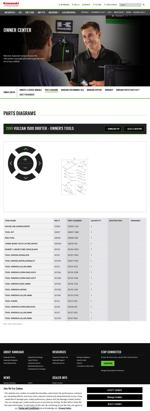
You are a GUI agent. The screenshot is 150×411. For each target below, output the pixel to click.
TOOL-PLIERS (11, 301)
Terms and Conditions (29, 408)
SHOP (109, 12)
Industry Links (81, 360)
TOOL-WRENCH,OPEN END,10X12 (20, 272)
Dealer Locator (57, 383)
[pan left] (12, 163)
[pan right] (39, 163)
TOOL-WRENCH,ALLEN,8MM (18, 312)
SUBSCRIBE (108, 363)
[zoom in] (25, 159)
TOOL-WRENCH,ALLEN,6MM (18, 318)
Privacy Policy (65, 408)
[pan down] (25, 177)
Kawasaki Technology (35, 357)
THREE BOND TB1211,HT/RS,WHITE (21, 243)
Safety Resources (58, 363)
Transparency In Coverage (36, 369)
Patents (79, 363)
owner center (119, 12)
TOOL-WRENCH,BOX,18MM (17, 284)
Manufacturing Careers (35, 366)
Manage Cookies (114, 397)
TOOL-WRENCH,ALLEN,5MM (18, 266)
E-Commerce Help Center (85, 366)
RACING (128, 12)
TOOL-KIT (9, 232)
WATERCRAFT (54, 12)
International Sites (10, 363)
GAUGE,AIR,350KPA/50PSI (17, 226)
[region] (75, 397)
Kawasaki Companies (11, 360)
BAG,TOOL (10, 238)
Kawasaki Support (58, 360)
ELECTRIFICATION (68, 12)
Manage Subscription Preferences (112, 370)
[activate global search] (143, 4)
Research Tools (139, 12)
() (77, 5)
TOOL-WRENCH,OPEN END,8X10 (20, 307)
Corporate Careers (34, 363)
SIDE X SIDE (29, 12)
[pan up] (25, 150)
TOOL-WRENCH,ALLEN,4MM (18, 295)
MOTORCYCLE (10, 12)
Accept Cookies (114, 390)
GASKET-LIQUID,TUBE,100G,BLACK (21, 249)
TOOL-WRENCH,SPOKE (16, 289)
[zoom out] (25, 167)
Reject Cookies (115, 404)
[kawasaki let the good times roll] (11, 4)
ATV (20, 12)
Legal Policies (33, 360)
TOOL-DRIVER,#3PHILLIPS (17, 255)
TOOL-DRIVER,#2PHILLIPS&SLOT (20, 261)
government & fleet (98, 12)
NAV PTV (41, 12)
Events (30, 383)
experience (85, 12)
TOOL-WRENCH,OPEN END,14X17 (20, 278)
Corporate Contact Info (60, 357)
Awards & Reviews (10, 383)
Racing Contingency (83, 357)
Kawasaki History (9, 357)
